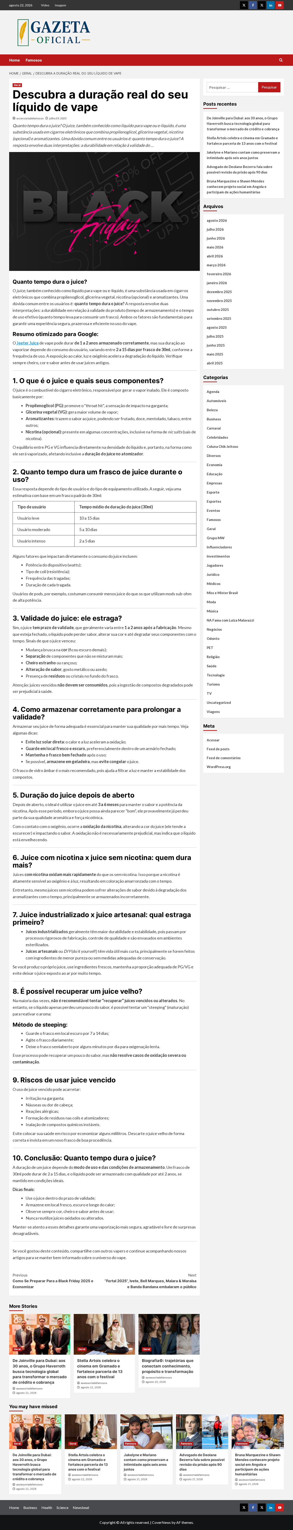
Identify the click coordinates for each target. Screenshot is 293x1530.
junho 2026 (216, 238)
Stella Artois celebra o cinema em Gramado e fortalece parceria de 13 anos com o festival (242, 140)
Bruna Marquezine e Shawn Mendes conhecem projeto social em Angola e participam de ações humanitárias (236, 186)
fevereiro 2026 (219, 274)
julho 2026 (215, 229)
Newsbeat (81, 1507)
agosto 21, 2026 (137, 1479)
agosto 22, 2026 (26, 1392)
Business (214, 419)
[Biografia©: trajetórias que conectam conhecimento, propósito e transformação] (169, 1334)
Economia (214, 465)
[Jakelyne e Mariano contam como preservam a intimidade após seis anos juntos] (146, 1431)
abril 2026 (215, 256)
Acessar (213, 740)
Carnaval (214, 428)
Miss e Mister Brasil (222, 593)
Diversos (214, 456)
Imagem (60, 5)
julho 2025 (215, 336)
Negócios (214, 629)
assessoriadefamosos (30, 118)
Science (62, 1507)
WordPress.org (219, 767)
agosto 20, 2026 (156, 1381)
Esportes (214, 501)
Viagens (213, 712)
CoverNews (161, 1522)
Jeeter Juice (27, 342)
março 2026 (216, 265)
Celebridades (217, 437)
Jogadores (215, 565)
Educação (214, 474)
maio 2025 (215, 354)
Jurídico (213, 574)
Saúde (212, 666)
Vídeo (45, 5)
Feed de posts (218, 749)
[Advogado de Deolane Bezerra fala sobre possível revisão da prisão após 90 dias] (202, 1431)
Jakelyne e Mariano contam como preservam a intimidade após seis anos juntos (243, 155)
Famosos (34, 60)
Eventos (213, 510)
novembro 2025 (219, 301)
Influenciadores (219, 547)
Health (46, 1507)
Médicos (213, 584)
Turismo (213, 684)
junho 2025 (216, 345)
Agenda (213, 392)
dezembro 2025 (219, 292)
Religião (213, 657)
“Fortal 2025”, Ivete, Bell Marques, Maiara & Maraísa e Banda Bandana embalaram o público (150, 1281)
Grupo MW (216, 538)
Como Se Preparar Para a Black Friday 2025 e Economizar (53, 1281)
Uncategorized (219, 702)
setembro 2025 (219, 318)
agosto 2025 (217, 327)
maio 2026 (215, 247)
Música (212, 611)
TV (209, 693)
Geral (17, 85)
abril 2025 (215, 363)
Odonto (213, 638)
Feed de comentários (224, 758)
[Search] (281, 60)
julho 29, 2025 (58, 118)
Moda (211, 602)
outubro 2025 (218, 309)
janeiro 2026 (217, 283)
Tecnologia (216, 675)
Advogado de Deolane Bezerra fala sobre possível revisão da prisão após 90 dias (239, 169)
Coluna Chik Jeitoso (222, 446)
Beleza (212, 410)
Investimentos (218, 556)
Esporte (213, 492)
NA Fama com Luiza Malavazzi (230, 620)
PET (210, 648)
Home (14, 60)
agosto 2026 (217, 220)
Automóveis (216, 401)
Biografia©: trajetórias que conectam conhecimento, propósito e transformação (167, 1366)
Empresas (214, 483)
